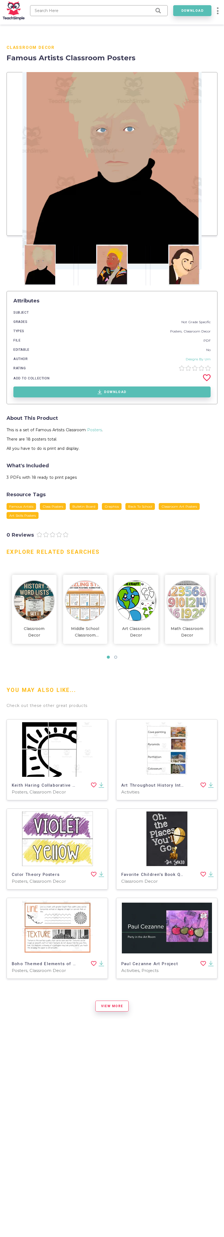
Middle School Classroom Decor (85, 632)
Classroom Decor (31, 47)
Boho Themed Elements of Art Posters (55, 964)
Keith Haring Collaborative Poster (49, 785)
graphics (112, 506)
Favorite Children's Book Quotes (157, 875)
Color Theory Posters (36, 875)
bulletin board (83, 506)
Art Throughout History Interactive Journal (169, 785)
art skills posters (22, 515)
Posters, (177, 331)
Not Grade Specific (196, 322)
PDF (207, 340)
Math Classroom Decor (187, 632)
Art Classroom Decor (136, 632)
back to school (140, 506)
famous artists (21, 506)
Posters (94, 429)
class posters (53, 506)
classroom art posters (179, 506)
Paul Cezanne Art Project (149, 964)
